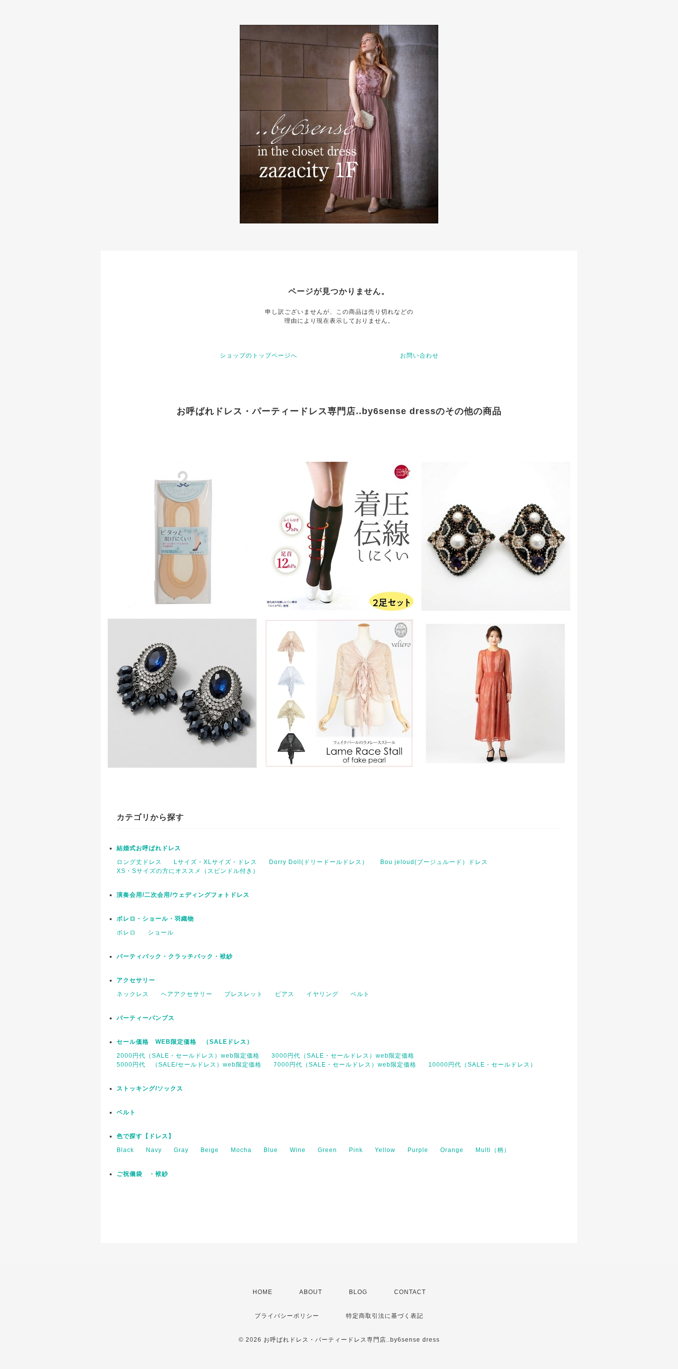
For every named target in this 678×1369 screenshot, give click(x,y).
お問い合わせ (419, 355)
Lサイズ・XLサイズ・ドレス (215, 862)
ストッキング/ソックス (150, 1088)
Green (327, 1150)
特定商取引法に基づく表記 (384, 1315)
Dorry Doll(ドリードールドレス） (318, 862)
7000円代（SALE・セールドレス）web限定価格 (344, 1064)
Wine (298, 1150)
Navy (154, 1150)
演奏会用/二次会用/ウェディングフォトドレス (183, 894)
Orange (452, 1150)
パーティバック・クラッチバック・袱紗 (175, 956)
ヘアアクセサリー (186, 994)
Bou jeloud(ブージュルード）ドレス (434, 862)
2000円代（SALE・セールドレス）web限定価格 (188, 1055)
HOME (262, 1292)
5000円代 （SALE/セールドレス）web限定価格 (189, 1064)
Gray (181, 1150)
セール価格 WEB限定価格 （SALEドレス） (185, 1041)
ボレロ (126, 932)
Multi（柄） (492, 1150)
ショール (161, 932)
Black (125, 1150)
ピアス (284, 994)
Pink (356, 1150)
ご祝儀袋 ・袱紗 (142, 1173)
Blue (271, 1150)
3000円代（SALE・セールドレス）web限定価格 (342, 1055)
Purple (417, 1150)
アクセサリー (136, 980)
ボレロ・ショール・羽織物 (155, 918)
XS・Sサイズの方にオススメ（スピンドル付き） (188, 870)
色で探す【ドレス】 (146, 1136)
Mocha (241, 1150)
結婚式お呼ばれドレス (149, 848)
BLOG (358, 1292)
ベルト (360, 994)
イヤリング (322, 994)
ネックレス (133, 994)
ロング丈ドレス (139, 862)
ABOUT (310, 1292)
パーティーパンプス (146, 1017)
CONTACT (410, 1292)
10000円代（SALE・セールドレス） (482, 1064)
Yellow (385, 1150)
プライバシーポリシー (287, 1315)
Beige (210, 1150)
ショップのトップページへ (258, 355)
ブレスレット (243, 994)
